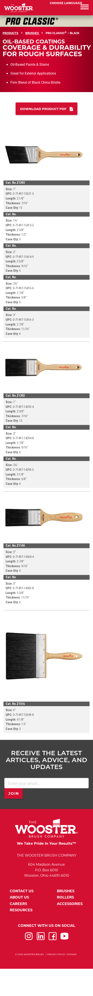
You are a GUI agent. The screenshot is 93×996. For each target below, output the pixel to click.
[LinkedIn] (41, 939)
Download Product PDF (43, 109)
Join (13, 794)
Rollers (65, 897)
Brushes (32, 33)
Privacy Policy (56, 954)
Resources (21, 910)
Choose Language (66, 3)
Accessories (70, 904)
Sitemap (72, 954)
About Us (19, 897)
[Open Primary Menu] (69, 7)
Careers (18, 904)
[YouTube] (64, 939)
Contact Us (22, 891)
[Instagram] (29, 939)
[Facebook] (52, 939)
